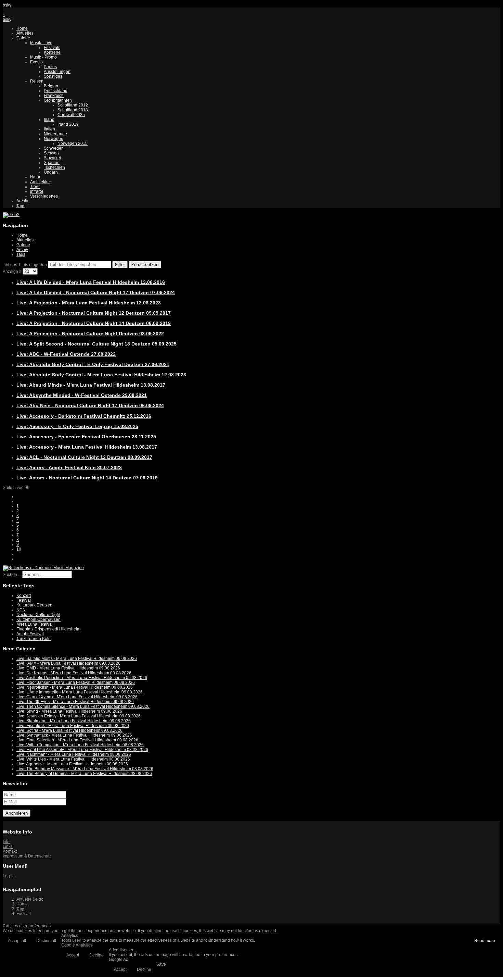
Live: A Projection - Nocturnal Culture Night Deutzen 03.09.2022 (90, 333)
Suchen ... (12, 574)
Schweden (54, 148)
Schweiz (52, 153)
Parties (50, 66)
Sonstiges (53, 76)
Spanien (52, 162)
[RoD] (43, 567)
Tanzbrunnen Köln (33, 638)
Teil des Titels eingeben (25, 264)
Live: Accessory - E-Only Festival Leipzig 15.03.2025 (77, 426)
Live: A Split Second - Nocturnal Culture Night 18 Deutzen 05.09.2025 (96, 344)
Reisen (36, 81)
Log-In (9, 876)
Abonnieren (16, 813)
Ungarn (51, 172)
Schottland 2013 (72, 110)
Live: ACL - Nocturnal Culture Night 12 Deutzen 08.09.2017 (84, 457)
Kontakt (10, 851)
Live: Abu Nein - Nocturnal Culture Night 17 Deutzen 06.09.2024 (90, 405)
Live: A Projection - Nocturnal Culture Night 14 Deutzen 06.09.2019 (93, 323)
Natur (35, 177)
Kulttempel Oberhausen (38, 619)
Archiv (22, 201)
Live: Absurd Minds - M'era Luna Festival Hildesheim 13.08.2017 (90, 385)
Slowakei (52, 157)
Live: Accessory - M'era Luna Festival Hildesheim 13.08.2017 (86, 447)
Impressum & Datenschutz (27, 856)
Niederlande (55, 133)
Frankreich (54, 95)
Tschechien (54, 167)
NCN (21, 610)
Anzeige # (13, 271)
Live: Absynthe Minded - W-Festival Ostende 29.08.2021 (81, 395)
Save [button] (161, 964)
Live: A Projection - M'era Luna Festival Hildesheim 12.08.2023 (88, 302)
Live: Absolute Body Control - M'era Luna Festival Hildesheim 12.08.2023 (101, 374)
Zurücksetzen (144, 264)
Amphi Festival (30, 633)
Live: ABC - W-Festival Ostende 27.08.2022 (66, 354)
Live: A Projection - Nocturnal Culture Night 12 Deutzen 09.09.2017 (93, 313)
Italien (49, 129)
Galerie (23, 38)
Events (36, 62)
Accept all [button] (17, 940)
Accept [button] (72, 955)
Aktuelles (25, 33)
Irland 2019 (68, 124)
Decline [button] (96, 955)
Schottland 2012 (72, 105)
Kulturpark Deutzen (34, 605)
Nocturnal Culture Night (38, 614)
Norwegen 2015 (72, 143)
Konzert (23, 595)
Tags (20, 205)
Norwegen (53, 138)
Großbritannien (58, 100)
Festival (23, 600)
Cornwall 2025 (71, 114)
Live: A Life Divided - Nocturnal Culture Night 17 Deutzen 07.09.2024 (95, 292)
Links (8, 846)
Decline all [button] (46, 940)
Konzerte (52, 52)
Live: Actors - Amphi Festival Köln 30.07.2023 (69, 467)
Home (22, 28)
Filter (120, 264)
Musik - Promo (43, 57)
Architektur (40, 181)
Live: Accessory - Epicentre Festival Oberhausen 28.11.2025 (86, 436)
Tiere (35, 186)
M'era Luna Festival (34, 624)
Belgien (51, 86)
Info (6, 841)
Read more (484, 940)
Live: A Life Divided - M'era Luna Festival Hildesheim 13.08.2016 (90, 282)
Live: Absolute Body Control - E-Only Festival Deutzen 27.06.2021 (92, 364)
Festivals (52, 47)
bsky (7, 5)
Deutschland (55, 90)
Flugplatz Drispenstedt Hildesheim (48, 629)
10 (18, 549)
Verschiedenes (44, 196)
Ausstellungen (57, 71)
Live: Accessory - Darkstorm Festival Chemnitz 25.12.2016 (83, 416)
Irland (49, 119)
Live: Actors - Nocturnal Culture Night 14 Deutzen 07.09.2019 (87, 477)
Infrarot (36, 191)
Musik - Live (41, 42)
